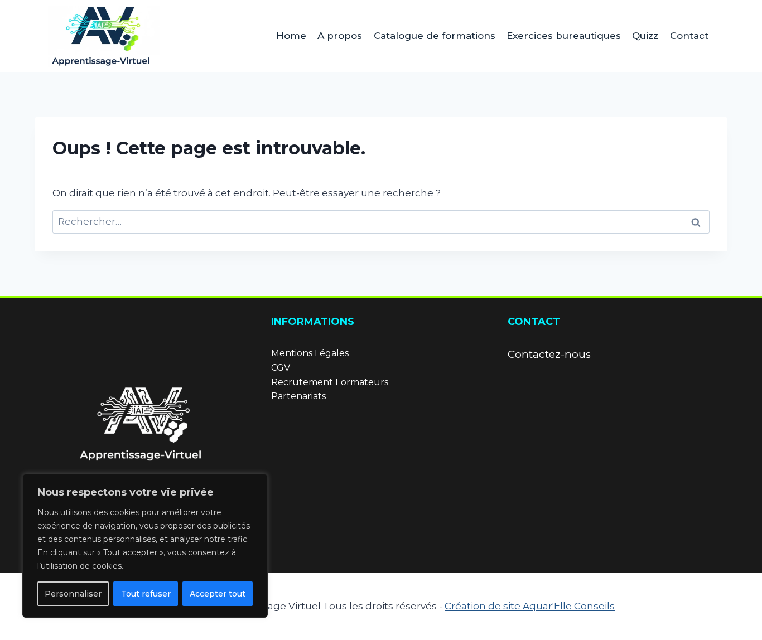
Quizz (645, 35)
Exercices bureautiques (564, 35)
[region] (145, 546)
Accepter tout (217, 594)
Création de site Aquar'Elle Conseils (530, 606)
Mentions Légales (310, 353)
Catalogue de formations (434, 35)
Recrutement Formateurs (329, 382)
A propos (339, 35)
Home (291, 35)
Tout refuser (146, 594)
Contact (689, 35)
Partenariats (298, 396)
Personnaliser (73, 594)
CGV (280, 367)
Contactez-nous (549, 354)
